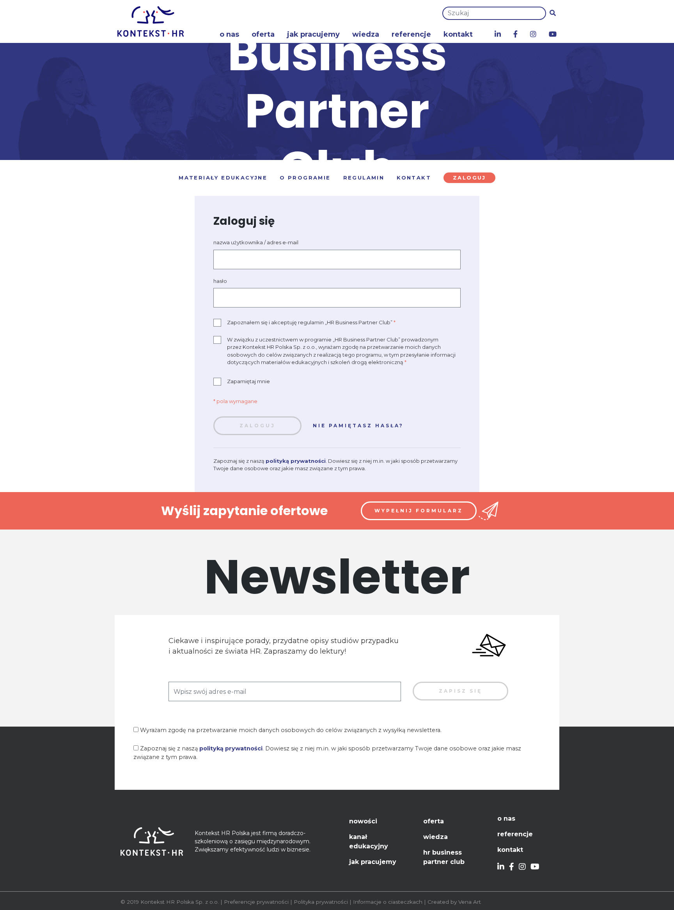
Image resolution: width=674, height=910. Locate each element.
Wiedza (365, 34)
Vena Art (469, 902)
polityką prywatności (296, 461)
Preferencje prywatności (256, 902)
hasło (220, 281)
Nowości (363, 821)
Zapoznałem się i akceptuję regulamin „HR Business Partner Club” (311, 322)
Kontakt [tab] (414, 177)
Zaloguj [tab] (469, 177)
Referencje (411, 34)
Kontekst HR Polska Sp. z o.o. (179, 902)
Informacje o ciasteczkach (387, 902)
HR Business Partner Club (444, 857)
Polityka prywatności (321, 902)
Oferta (263, 34)
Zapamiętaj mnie (248, 381)
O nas (229, 34)
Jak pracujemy (313, 34)
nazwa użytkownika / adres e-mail (255, 242)
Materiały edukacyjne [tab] (223, 177)
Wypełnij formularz (418, 511)
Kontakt (458, 34)
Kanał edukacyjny (368, 841)
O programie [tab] (305, 177)
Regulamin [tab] (364, 177)
